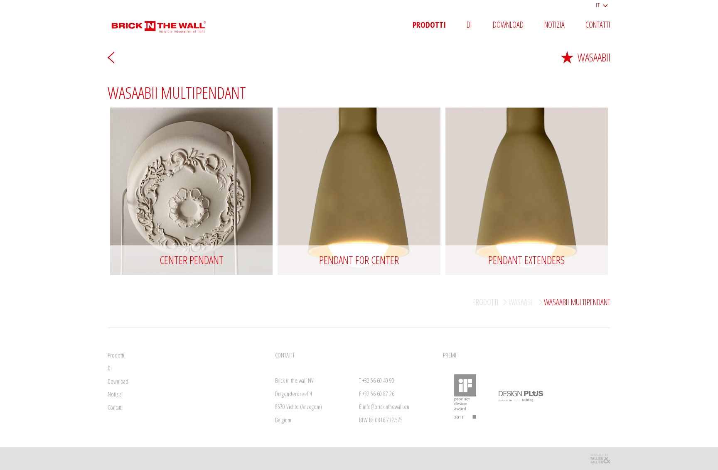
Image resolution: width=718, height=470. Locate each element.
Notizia (554, 25)
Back (111, 57)
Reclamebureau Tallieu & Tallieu (600, 458)
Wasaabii (594, 57)
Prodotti (429, 25)
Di (469, 25)
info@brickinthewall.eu (386, 407)
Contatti (597, 25)
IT (598, 5)
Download (508, 25)
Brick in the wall (165, 24)
